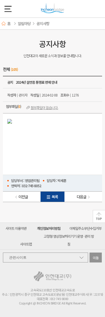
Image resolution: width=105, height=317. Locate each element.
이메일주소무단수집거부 (85, 228)
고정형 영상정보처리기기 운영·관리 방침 (69, 240)
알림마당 (24, 23)
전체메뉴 (8, 9)
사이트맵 (26, 243)
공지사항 (42, 23)
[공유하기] (80, 23)
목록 (55, 196)
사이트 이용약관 (16, 228)
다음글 (81, 196)
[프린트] (97, 23)
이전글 (23, 196)
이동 (96, 257)
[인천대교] (52, 8)
